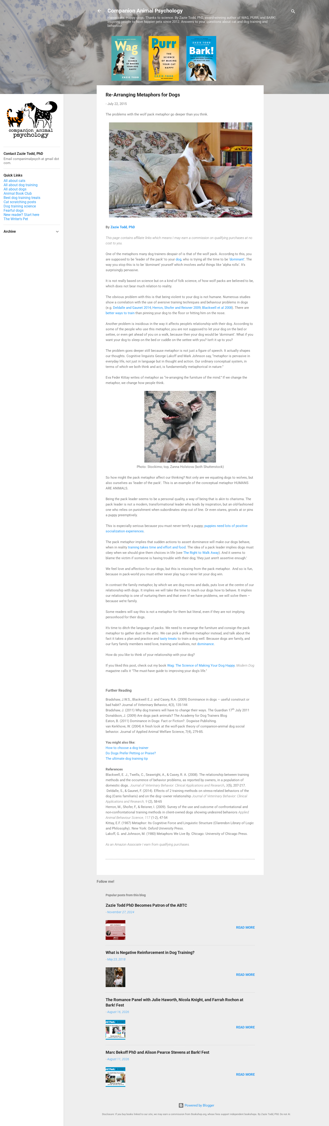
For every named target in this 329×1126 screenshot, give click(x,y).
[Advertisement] (281, 103)
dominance (205, 644)
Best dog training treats (22, 198)
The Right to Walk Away (201, 553)
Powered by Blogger (199, 1105)
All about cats (14, 181)
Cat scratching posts (20, 202)
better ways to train (120, 313)
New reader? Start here (21, 215)
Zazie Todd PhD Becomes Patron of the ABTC (146, 905)
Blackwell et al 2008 (217, 308)
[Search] (293, 12)
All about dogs (15, 189)
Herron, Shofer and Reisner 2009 (176, 308)
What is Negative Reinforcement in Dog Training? (150, 952)
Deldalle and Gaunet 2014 (132, 308)
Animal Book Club (18, 193)
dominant (237, 259)
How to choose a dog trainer (127, 748)
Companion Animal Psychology (145, 11)
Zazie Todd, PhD (123, 227)
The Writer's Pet (16, 219)
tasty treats (168, 639)
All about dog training (21, 185)
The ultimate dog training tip (127, 759)
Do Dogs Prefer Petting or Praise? (131, 753)
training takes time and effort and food (157, 547)
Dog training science (20, 206)
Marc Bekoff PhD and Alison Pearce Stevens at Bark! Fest (157, 1052)
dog (178, 259)
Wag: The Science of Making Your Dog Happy (201, 665)
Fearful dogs (14, 210)
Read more (245, 928)
